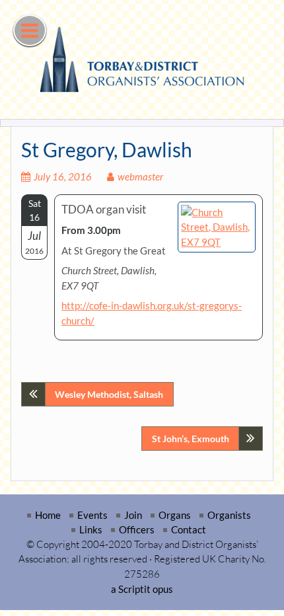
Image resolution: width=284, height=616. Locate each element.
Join (133, 515)
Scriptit (134, 589)
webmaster (140, 176)
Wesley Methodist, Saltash (109, 394)
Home (48, 515)
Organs (175, 515)
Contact (188, 529)
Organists (229, 515)
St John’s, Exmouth (190, 438)
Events (92, 515)
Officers (137, 529)
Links (90, 529)
